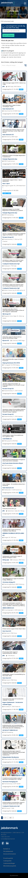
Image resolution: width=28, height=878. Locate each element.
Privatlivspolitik (8, 858)
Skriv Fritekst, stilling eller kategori (12, 62)
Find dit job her (7, 40)
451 (11, 818)
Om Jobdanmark (8, 851)
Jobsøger (11, 14)
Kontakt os (6, 849)
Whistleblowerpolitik (9, 866)
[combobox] (11, 65)
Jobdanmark (5, 14)
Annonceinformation (9, 854)
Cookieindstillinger (9, 863)
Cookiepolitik (7, 861)
